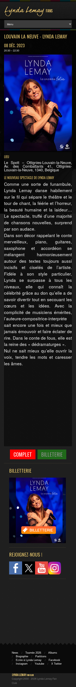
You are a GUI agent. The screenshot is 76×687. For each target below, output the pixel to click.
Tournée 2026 (33, 652)
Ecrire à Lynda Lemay (29, 660)
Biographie (22, 656)
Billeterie (52, 454)
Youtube (39, 663)
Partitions (40, 656)
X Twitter (56, 663)
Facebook (54, 660)
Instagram (22, 663)
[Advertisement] (35, 609)
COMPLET (23, 454)
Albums (52, 652)
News (15, 652)
